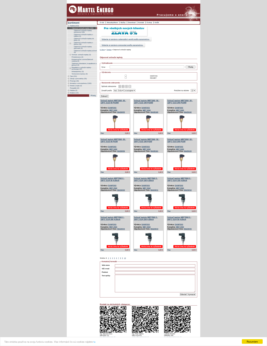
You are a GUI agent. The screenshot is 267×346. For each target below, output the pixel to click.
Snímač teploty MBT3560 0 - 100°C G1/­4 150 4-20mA (179, 179)
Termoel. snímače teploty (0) (81, 55)
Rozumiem (252, 341)
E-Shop (102, 50)
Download (132, 22)
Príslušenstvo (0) (77, 57)
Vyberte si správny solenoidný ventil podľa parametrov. (126, 39)
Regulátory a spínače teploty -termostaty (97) (82, 68)
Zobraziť (104, 96)
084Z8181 (154, 151)
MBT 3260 (113, 110)
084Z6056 (121, 151)
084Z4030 (121, 190)
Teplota (109, 50)
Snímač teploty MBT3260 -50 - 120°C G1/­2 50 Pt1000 (113, 102)
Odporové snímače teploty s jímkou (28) (83, 43)
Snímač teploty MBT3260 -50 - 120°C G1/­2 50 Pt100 (113, 140)
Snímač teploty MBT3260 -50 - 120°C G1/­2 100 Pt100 (146, 140)
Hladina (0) (73, 90)
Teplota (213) (74, 26)
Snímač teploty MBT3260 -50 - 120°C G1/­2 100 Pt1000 (146, 102)
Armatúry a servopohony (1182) (81, 83)
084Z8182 (188, 112)
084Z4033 (121, 229)
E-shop (149, 22)
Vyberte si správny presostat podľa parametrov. (122, 45)
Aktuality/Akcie (112, 22)
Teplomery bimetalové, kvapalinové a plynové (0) (84, 64)
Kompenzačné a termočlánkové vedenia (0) (82, 60)
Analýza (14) (74, 93)
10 (125, 258)
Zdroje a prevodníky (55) (78, 78)
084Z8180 (154, 112)
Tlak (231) (73, 76)
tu (94, 341)
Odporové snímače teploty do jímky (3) (84, 39)
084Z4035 (188, 229)
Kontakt (141, 22)
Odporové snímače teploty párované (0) (83, 47)
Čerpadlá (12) (74, 88)
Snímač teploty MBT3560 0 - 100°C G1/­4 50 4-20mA (112, 179)
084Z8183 (188, 151)
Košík (157, 22)
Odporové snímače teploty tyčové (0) (85, 51)
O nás (102, 22)
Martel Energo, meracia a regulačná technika (91, 10)
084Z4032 (188, 190)
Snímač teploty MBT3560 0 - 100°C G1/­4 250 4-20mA (146, 218)
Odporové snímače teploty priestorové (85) (83, 31)
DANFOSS (112, 108)
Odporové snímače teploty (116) (82, 28)
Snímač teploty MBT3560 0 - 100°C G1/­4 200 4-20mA (112, 218)
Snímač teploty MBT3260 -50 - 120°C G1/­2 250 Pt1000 (180, 102)
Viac (102, 133)
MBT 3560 (113, 188)
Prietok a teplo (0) (76, 86)
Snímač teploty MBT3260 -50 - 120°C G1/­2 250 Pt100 (180, 140)
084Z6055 (121, 112)
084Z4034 (154, 229)
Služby (122, 22)
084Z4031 (154, 190)
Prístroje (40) (74, 81)
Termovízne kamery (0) (80, 74)
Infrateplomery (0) (78, 71)
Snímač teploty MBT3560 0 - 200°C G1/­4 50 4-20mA (179, 218)
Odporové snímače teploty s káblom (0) (83, 35)
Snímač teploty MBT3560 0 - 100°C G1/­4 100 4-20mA (146, 179)
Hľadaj (190, 67)
